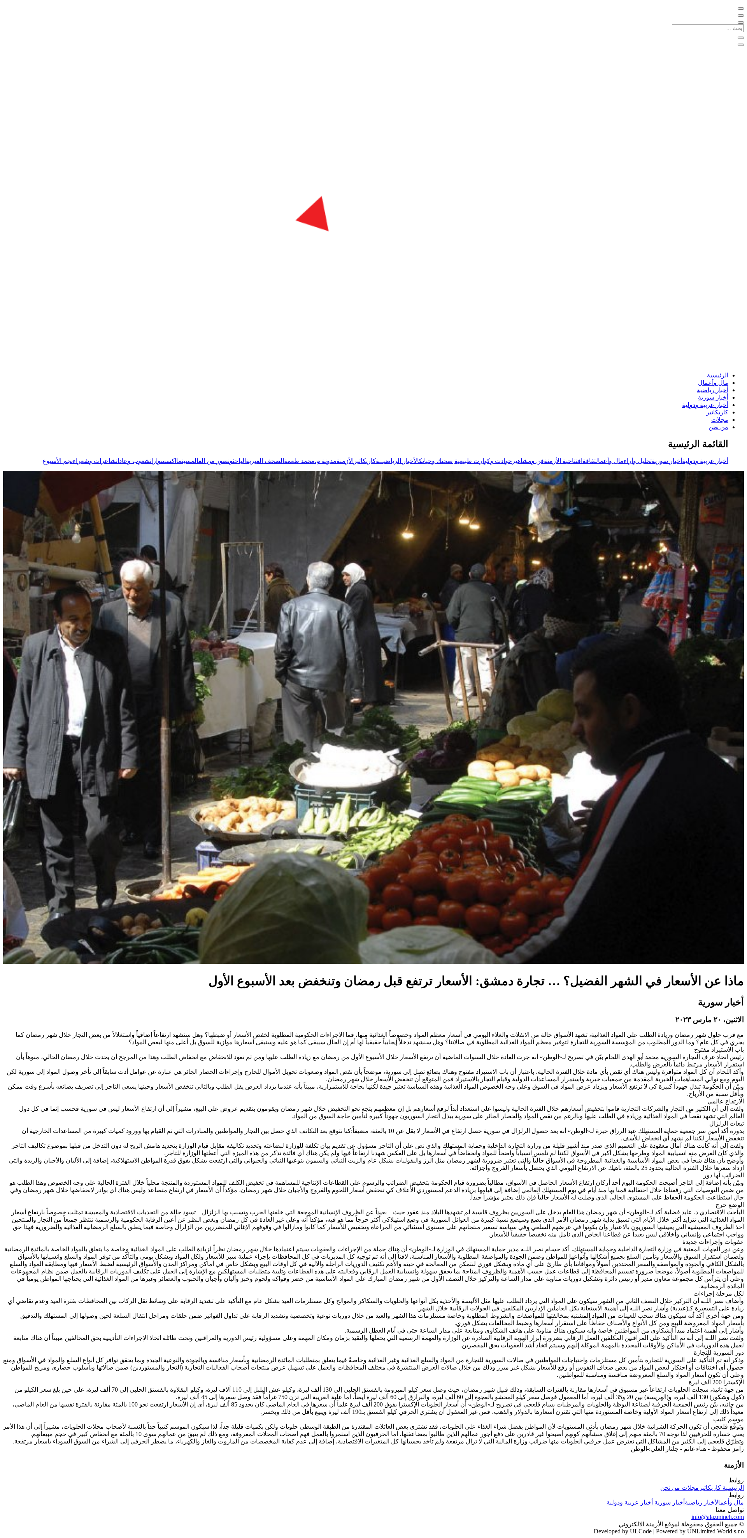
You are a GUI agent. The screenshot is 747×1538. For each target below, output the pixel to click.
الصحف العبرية (265, 461)
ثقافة (589, 461)
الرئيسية (717, 375)
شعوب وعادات (133, 461)
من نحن (718, 427)
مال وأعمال (713, 382)
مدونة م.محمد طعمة (310, 461)
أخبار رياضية (712, 390)
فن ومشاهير (528, 461)
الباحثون (237, 461)
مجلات (719, 419)
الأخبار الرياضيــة (397, 461)
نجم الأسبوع (57, 461)
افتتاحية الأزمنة (563, 461)
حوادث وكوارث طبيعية (483, 461)
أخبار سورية (713, 397)
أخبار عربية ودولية (705, 405)
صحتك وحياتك (436, 461)
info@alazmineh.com (717, 1516)
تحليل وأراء (638, 461)
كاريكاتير (717, 412)
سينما (183, 461)
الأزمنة (345, 461)
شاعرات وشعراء (94, 461)
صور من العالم (209, 461)
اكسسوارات (163, 461)
